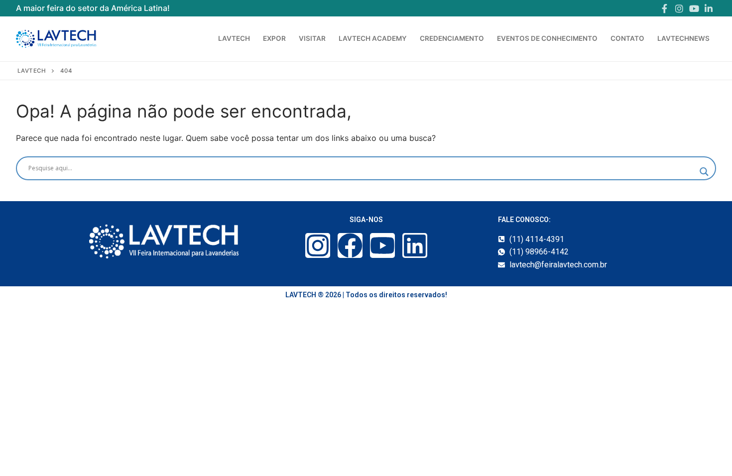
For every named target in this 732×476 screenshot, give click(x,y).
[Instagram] (679, 8)
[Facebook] (664, 8)
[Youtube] (694, 8)
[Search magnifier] (704, 171)
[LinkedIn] (708, 8)
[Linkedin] (414, 245)
